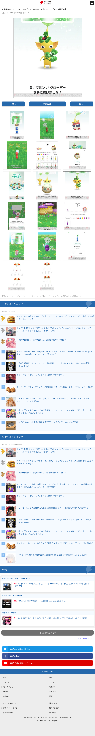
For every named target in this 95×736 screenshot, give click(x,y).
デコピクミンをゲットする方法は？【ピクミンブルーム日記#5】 (45, 296)
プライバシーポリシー (11, 708)
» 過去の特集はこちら (86, 638)
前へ (14, 104)
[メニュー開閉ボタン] (92, 3)
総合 (4, 678)
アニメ (51, 682)
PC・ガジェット (9, 687)
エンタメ (6, 682)
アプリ (17, 296)
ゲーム (51, 678)
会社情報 (52, 713)
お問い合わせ (8, 713)
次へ (81, 104)
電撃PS (52, 687)
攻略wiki (6, 696)
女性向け (52, 692)
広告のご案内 (54, 708)
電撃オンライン (7, 296)
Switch (5, 692)
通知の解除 (53, 703)
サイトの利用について (11, 703)
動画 (50, 696)
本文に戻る (47, 104)
